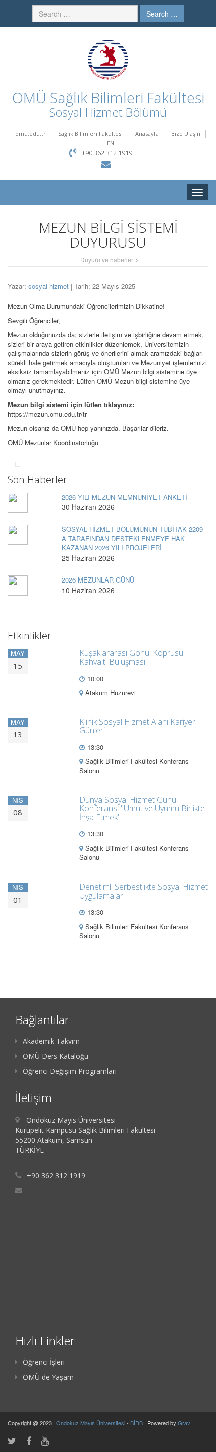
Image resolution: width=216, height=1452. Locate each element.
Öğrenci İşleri (44, 1362)
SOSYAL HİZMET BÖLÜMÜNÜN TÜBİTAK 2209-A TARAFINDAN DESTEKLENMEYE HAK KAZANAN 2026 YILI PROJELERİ (133, 538)
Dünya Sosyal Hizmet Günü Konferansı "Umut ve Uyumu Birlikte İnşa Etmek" (142, 808)
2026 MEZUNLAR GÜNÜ (98, 580)
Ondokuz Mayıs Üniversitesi (91, 1423)
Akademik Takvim (51, 1041)
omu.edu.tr (30, 133)
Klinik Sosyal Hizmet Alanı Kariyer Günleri (137, 726)
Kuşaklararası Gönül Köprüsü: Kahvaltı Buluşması (132, 657)
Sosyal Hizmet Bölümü (108, 112)
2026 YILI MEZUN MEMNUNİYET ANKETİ (124, 497)
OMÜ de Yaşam (48, 1377)
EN (110, 143)
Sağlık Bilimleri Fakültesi (90, 133)
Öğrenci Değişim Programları (70, 1071)
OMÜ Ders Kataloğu (55, 1056)
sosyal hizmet (48, 286)
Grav (184, 1423)
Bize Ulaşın (185, 133)
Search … (162, 14)
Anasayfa (147, 133)
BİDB (137, 1423)
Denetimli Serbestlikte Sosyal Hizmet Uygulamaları (143, 891)
